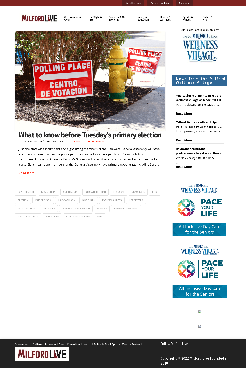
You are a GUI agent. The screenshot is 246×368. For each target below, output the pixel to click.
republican (52, 216)
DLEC (154, 192)
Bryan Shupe (48, 192)
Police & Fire (101, 344)
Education (73, 344)
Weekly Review (131, 344)
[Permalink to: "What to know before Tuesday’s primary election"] (90, 81)
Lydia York (49, 208)
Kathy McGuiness (112, 200)
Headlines (76, 141)
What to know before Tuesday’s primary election (90, 135)
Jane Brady (88, 200)
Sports (116, 344)
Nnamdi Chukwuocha (126, 208)
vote (99, 216)
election (23, 200)
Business (50, 344)
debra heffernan (95, 192)
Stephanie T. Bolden (78, 216)
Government (22, 344)
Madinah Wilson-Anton (76, 208)
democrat (118, 192)
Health (86, 344)
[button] (224, 16)
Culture (38, 344)
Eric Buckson (43, 200)
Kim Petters (136, 200)
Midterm (102, 208)
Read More (26, 173)
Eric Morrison (66, 200)
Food (62, 344)
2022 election (26, 192)
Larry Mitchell (26, 208)
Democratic (138, 192)
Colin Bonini (70, 192)
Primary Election (28, 216)
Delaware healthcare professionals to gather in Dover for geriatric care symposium (198, 151)
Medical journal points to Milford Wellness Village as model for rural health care (200, 98)
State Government (94, 141)
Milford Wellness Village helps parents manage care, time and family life (197, 125)
